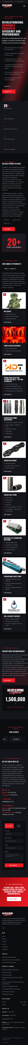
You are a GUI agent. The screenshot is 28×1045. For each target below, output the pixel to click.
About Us (7, 86)
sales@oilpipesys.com (8, 1)
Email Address (8, 838)
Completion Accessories (12, 346)
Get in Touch (9, 826)
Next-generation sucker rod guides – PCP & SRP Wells (13, 48)
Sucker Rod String (10, 495)
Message (7, 851)
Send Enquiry (14, 865)
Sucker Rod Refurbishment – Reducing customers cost (13, 54)
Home (3, 936)
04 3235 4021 (9, 795)
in (3, 928)
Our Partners (5, 946)
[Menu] (24, 6)
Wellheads (7, 311)
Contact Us (4, 949)
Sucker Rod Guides (10, 460)
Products (4, 941)
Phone (6, 844)
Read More (8, 229)
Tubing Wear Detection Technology (11, 989)
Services (4, 944)
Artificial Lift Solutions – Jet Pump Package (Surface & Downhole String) (13, 60)
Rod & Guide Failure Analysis (9, 962)
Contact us (8, 91)
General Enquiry (19, 825)
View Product (8, 322)
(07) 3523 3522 (9, 792)
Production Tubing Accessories (10, 419)
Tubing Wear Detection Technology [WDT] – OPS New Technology (13, 379)
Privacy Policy (5, 1042)
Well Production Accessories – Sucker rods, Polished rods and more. (13, 73)
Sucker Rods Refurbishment (9, 957)
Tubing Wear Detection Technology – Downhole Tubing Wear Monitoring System (13, 66)
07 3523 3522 (19, 1)
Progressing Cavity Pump (12, 576)
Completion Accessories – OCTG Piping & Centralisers (12, 78)
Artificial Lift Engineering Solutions (13, 539)
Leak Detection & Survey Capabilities (11, 959)
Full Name (7, 831)
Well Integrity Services (12, 616)
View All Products (11, 268)
